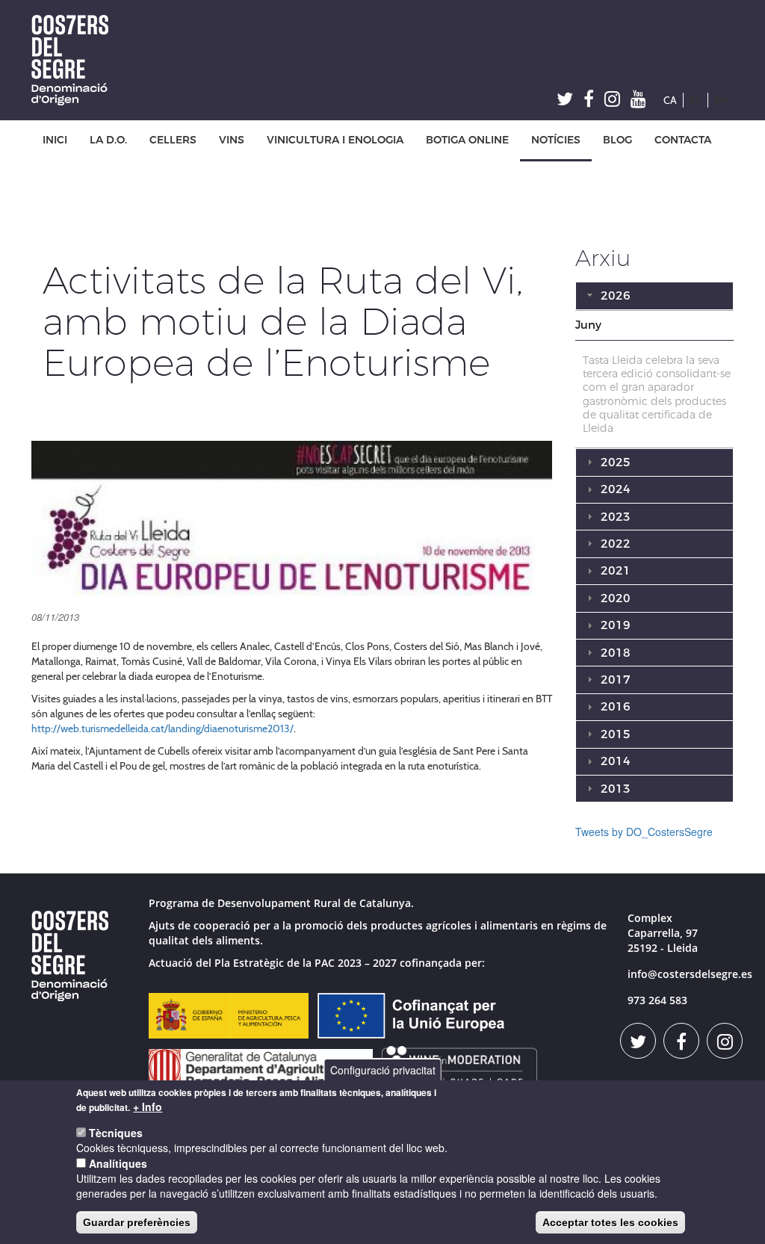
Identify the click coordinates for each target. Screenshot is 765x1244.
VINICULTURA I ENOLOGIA (335, 140)
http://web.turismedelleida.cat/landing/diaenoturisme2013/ (162, 728)
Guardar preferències (137, 1222)
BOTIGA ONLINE (467, 140)
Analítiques (118, 1163)
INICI (55, 140)
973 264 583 (657, 1000)
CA (670, 100)
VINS (231, 140)
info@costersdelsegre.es (690, 974)
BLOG (617, 140)
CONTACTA (682, 140)
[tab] (654, 325)
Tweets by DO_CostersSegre (644, 831)
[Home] (75, 60)
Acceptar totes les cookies (610, 1222)
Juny (588, 325)
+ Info (147, 1106)
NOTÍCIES (555, 140)
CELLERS (172, 140)
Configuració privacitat (383, 1069)
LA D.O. (108, 140)
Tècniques (116, 1132)
